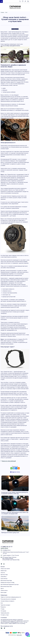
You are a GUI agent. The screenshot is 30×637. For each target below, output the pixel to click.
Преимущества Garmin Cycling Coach (10, 532)
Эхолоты (3, 572)
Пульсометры (4, 578)
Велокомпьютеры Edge (6, 580)
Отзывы (2, 609)
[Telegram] (14, 468)
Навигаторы (3, 570)
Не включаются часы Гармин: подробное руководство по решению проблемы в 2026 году (14, 493)
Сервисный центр (5, 613)
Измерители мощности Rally (7, 582)
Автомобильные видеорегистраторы (10, 584)
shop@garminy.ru (6, 550)
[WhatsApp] (11, 468)
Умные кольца (4, 590)
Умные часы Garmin (5, 568)
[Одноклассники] (19, 468)
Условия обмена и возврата (7, 601)
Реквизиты (3, 607)
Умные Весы (3, 576)
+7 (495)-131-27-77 (6, 546)
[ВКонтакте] (16, 468)
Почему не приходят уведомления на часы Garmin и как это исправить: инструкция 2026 (14, 513)
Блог (2, 603)
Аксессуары (3, 592)
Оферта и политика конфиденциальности (11, 597)
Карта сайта (19, 635)
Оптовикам (3, 611)
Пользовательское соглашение (8, 599)
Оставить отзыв (5, 615)
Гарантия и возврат (5, 605)
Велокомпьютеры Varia (6, 586)
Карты (2, 588)
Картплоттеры (4, 574)
